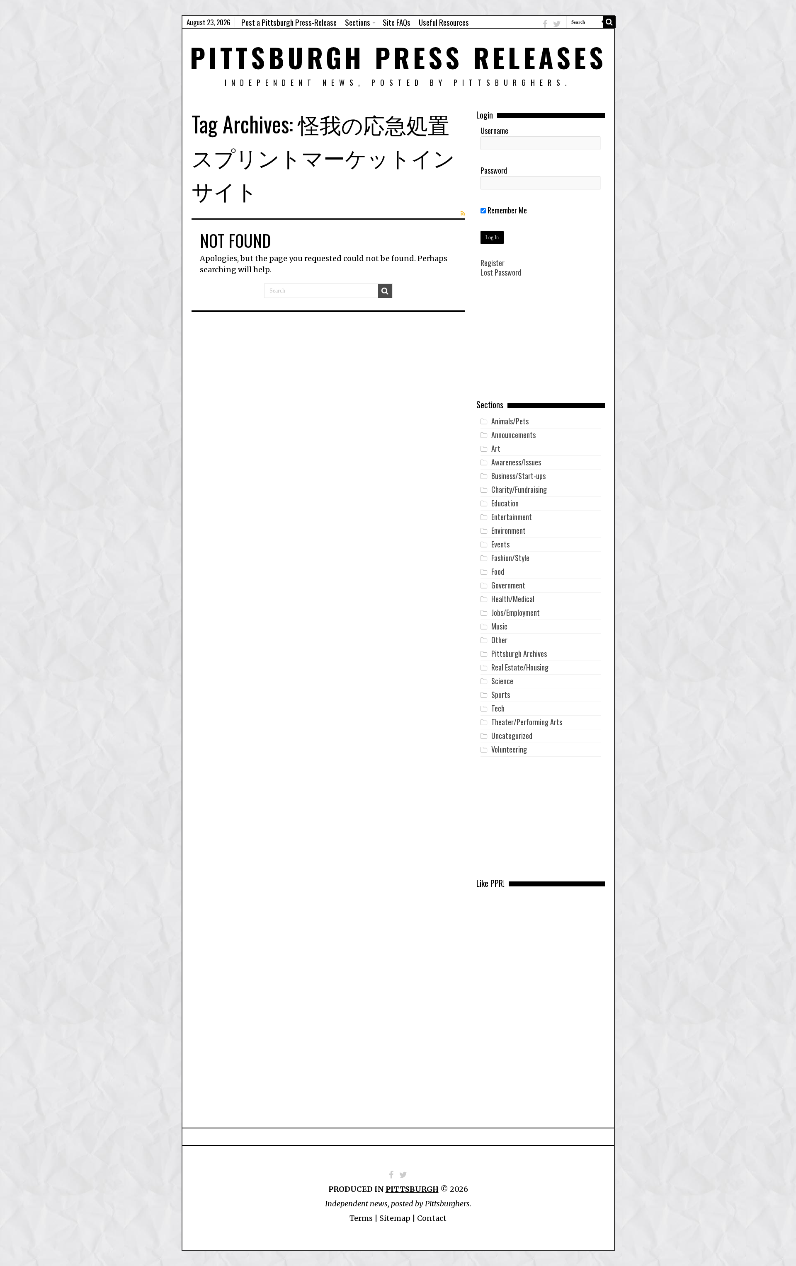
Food (497, 571)
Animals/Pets (510, 421)
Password (494, 170)
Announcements (513, 434)
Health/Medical (512, 598)
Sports (500, 694)
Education (505, 503)
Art (495, 448)
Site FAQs (396, 22)
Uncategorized (511, 735)
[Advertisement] (540, 344)
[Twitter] (557, 23)
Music (499, 626)
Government (508, 585)
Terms (361, 1218)
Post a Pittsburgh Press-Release (289, 22)
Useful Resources (444, 22)
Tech (498, 708)
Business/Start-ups (518, 475)
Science (502, 680)
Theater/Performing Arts (526, 722)
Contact (432, 1218)
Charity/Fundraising (519, 489)
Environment (508, 530)
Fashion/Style (510, 557)
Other (499, 639)
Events (500, 544)
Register (493, 262)
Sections (357, 22)
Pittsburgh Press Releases (398, 57)
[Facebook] (545, 23)
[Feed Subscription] (463, 213)
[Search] (609, 22)
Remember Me (506, 210)
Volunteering (509, 749)
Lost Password (501, 272)
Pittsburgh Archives (519, 653)
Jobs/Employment (515, 612)
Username (494, 130)
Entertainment (511, 516)
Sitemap (394, 1218)
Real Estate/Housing (519, 667)
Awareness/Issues (516, 462)
